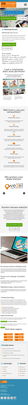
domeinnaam (22, 366)
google (8, 340)
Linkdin (11, 398)
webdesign (8, 334)
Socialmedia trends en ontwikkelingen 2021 (12, 350)
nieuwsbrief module (7, 373)
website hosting (22, 369)
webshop (8, 337)
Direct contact (4, 321)
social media (21, 375)
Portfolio (3, 327)
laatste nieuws (9, 345)
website (4, 369)
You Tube (15, 398)
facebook (2, 398)
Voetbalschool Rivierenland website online (11, 358)
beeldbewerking (22, 371)
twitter (5, 398)
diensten (23, 363)
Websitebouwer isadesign (8, 352)
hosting (19, 340)
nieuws (19, 337)
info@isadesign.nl (4, 391)
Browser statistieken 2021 (8, 348)
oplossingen (8, 363)
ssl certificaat (22, 373)
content (19, 334)
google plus (8, 398)
